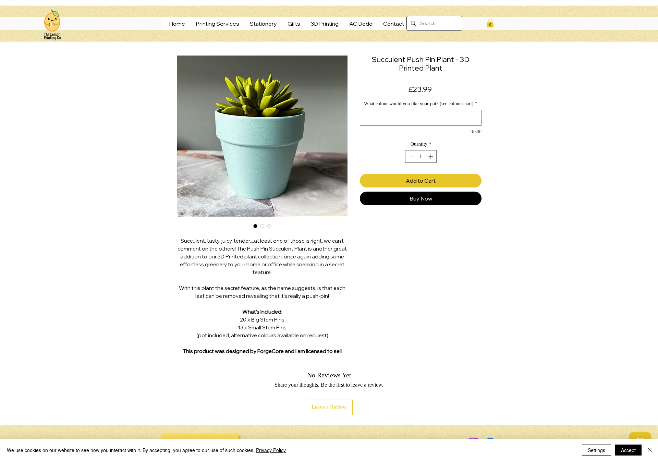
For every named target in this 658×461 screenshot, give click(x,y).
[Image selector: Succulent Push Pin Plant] (255, 225)
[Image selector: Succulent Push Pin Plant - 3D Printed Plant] (269, 225)
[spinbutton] (421, 156)
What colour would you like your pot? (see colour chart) (420, 103)
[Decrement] (410, 156)
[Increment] (431, 156)
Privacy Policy (271, 450)
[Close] (650, 450)
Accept (628, 450)
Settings (596, 450)
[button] (490, 23)
